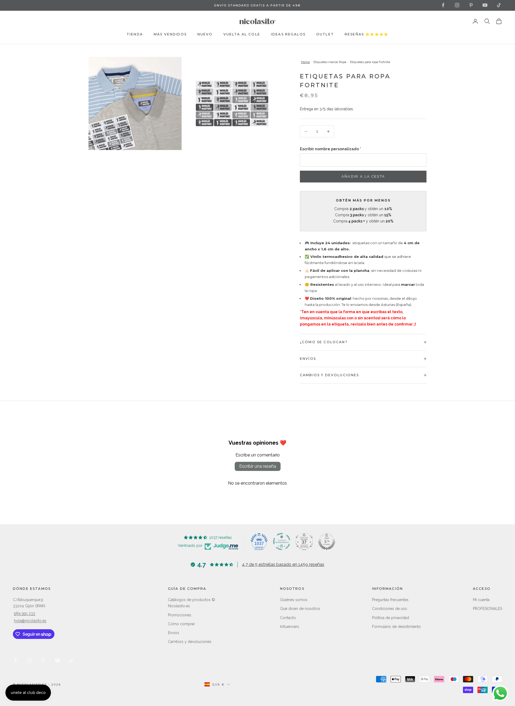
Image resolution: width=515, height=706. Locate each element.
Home (305, 62)
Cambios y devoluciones (189, 641)
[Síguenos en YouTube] (485, 5)
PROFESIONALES (487, 608)
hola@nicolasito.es (30, 621)
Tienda (135, 34)
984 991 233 (24, 613)
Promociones (179, 615)
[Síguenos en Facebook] (443, 5)
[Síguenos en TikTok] (499, 5)
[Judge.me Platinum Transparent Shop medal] (281, 541)
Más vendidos (170, 34)
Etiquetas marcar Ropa (330, 62)
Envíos (173, 633)
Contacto (288, 618)
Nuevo (205, 34)
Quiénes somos (293, 600)
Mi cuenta (481, 600)
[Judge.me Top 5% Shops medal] (326, 541)
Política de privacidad (390, 618)
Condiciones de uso (389, 608)
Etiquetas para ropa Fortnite (370, 62)
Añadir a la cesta (363, 176)
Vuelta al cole (241, 34)
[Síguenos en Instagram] (457, 5)
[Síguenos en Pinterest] (471, 5)
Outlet (325, 34)
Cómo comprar (181, 624)
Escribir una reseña (257, 466)
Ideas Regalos (288, 34)
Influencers (289, 626)
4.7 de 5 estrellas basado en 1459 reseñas (283, 564)
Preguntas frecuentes (390, 600)
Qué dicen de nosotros (300, 608)
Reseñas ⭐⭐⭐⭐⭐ (366, 34)
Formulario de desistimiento (396, 626)
